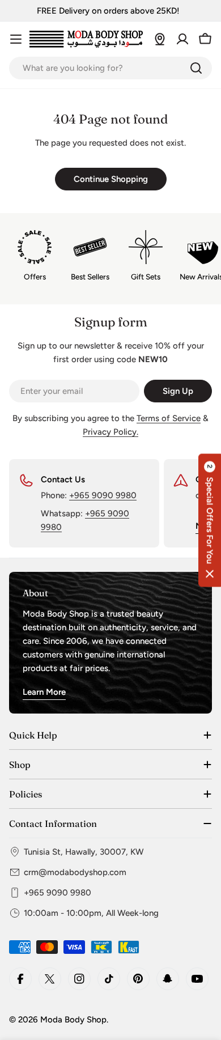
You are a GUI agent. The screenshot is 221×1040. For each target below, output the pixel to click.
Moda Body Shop (73, 1019)
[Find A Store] (160, 39)
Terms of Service (169, 418)
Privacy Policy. (110, 432)
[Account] (182, 39)
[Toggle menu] (16, 39)
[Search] (196, 68)
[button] (209, 520)
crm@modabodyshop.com (75, 872)
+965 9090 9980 (103, 495)
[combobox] (110, 68)
